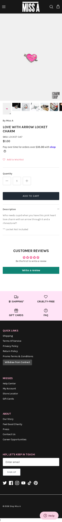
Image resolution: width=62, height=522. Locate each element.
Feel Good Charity (12, 424)
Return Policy (10, 351)
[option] (31, 57)
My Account (9, 388)
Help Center (9, 383)
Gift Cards (8, 398)
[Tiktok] (30, 483)
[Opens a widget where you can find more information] (49, 516)
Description (9, 209)
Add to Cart (31, 195)
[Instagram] (17, 483)
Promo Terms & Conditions (18, 356)
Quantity (7, 173)
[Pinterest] (36, 483)
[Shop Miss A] (31, 7)
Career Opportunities (15, 439)
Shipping (8, 335)
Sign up (11, 472)
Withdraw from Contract (17, 362)
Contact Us (9, 434)
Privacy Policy (10, 346)
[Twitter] (5, 483)
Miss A (9, 120)
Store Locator (10, 393)
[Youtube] (23, 483)
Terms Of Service (12, 340)
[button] (13, 159)
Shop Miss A (15, 506)
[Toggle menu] (4, 7)
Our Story (8, 419)
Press (6, 429)
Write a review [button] (31, 270)
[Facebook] (11, 483)
